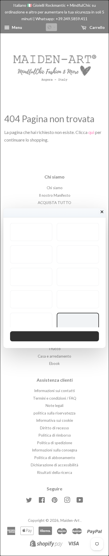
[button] (31, 232)
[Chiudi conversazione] (102, 211)
